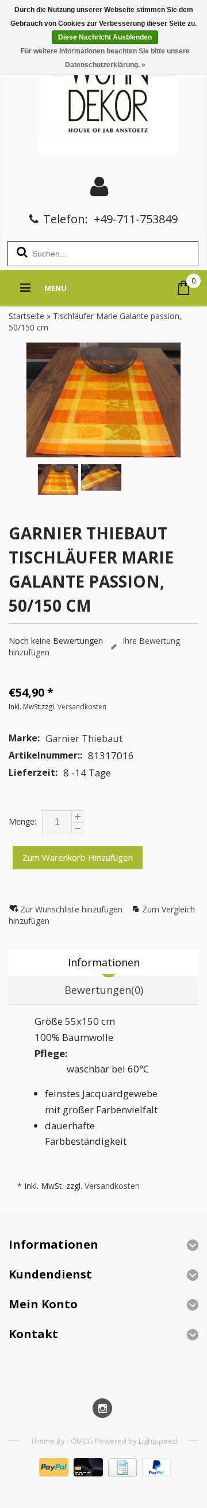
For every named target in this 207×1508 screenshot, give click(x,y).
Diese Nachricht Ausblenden (105, 37)
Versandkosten (81, 707)
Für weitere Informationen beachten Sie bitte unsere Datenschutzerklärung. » (105, 58)
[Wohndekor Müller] (103, 94)
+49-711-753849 (136, 219)
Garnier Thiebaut (83, 738)
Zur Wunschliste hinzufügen (72, 909)
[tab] (103, 963)
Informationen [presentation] (104, 962)
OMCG (83, 1441)
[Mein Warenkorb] (184, 288)
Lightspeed (158, 1441)
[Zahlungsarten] (103, 1473)
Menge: (22, 821)
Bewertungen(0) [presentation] (103, 990)
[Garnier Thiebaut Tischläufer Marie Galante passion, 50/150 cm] (103, 400)
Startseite (26, 315)
